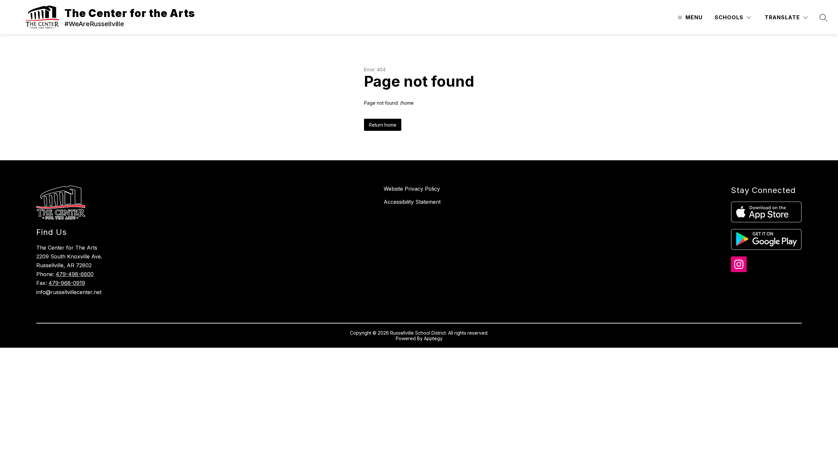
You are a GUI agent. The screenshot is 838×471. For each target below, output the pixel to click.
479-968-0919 (66, 283)
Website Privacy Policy (412, 188)
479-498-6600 (75, 274)
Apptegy (433, 338)
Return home (382, 125)
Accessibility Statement (412, 202)
